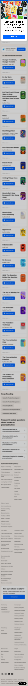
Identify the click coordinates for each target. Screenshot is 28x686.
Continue (14, 36)
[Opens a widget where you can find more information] (22, 683)
